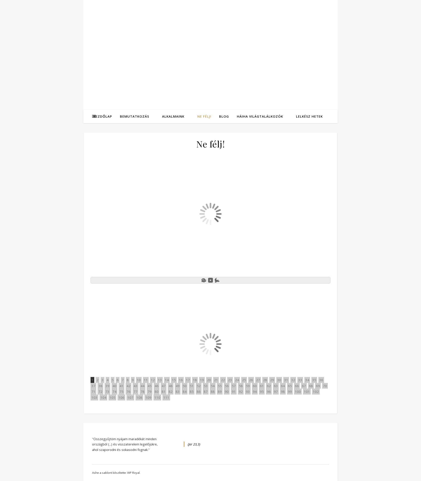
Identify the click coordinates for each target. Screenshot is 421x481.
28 (265, 380)
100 (298, 391)
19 (202, 380)
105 (112, 397)
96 (269, 391)
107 (130, 397)
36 (321, 380)
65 (290, 386)
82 (171, 391)
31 (286, 380)
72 (100, 391)
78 (142, 391)
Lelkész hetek (309, 116)
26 (251, 380)
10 (139, 380)
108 (139, 397)
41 (121, 386)
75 (121, 391)
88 (213, 391)
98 (283, 391)
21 (216, 380)
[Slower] (203, 280)
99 (290, 391)
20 (209, 380)
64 (283, 386)
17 (188, 380)
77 (135, 391)
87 (206, 391)
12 (153, 380)
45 (150, 386)
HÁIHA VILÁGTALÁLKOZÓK (260, 116)
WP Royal (133, 473)
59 (248, 386)
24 (237, 380)
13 (160, 380)
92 (241, 391)
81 (164, 391)
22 (223, 380)
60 (255, 386)
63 (276, 386)
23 (230, 380)
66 (297, 386)
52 (199, 386)
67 (304, 386)
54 (213, 386)
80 (157, 391)
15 (174, 380)
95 (262, 391)
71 (93, 391)
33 (300, 380)
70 (325, 386)
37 (93, 386)
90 (227, 391)
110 (157, 397)
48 (171, 386)
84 (185, 391)
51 (192, 386)
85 (192, 391)
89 (220, 391)
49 (178, 386)
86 (199, 391)
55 (220, 386)
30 (279, 380)
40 (114, 386)
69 (318, 386)
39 (107, 386)
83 (178, 391)
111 (166, 397)
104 (103, 397)
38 (100, 386)
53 (206, 386)
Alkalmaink (173, 116)
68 (311, 386)
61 (262, 386)
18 (195, 380)
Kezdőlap (102, 116)
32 (293, 380)
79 (150, 391)
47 (164, 386)
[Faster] (217, 280)
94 (255, 391)
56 (227, 386)
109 (148, 397)
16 (181, 380)
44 (142, 386)
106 (121, 397)
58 (241, 386)
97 (276, 391)
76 (128, 391)
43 (135, 386)
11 (146, 380)
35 (314, 380)
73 (107, 391)
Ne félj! (204, 116)
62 (269, 386)
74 (114, 391)
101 (307, 391)
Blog (224, 116)
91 (234, 391)
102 (316, 391)
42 (128, 386)
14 (167, 380)
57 (234, 386)
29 (272, 380)
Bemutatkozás (134, 116)
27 (258, 380)
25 (244, 380)
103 (94, 397)
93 (248, 391)
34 (307, 380)
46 (157, 386)
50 (185, 386)
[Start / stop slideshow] (210, 280)
